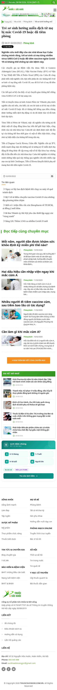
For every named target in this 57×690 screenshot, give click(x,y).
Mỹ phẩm (6, 528)
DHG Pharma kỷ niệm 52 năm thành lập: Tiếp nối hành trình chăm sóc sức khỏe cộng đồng (32, 380)
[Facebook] (9, 669)
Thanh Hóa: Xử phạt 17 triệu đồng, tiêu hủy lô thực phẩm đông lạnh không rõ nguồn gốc (32, 392)
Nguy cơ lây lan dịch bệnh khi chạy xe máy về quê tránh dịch (28, 191)
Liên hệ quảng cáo (13, 640)
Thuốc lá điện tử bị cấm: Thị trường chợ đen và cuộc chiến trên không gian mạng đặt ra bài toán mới (33, 416)
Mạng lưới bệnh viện (11, 578)
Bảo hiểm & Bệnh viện (13, 567)
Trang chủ (8, 22)
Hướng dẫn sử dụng (14, 634)
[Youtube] (14, 669)
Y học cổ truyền (39, 572)
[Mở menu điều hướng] (53, 10)
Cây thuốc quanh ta (38, 578)
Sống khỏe (7, 499)
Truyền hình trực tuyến (40, 533)
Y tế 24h (5, 560)
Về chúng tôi (10, 623)
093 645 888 (13, 659)
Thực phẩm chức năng (12, 533)
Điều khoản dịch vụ (13, 629)
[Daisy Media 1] (28, 15)
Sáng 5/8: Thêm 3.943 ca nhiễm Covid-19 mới (26, 221)
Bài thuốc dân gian (38, 583)
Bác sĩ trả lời (35, 539)
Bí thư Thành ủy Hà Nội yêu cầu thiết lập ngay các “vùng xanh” (28, 215)
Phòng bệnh (27, 22)
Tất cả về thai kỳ (37, 510)
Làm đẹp (5, 510)
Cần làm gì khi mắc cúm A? (21, 332)
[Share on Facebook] (52, 176)
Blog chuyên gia (9, 555)
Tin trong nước (36, 560)
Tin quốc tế (35, 566)
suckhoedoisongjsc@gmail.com (22, 663)
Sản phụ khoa (36, 516)
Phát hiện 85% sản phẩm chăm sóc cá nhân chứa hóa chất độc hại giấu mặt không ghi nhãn (31, 430)
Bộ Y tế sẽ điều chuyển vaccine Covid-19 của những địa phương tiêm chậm (28, 199)
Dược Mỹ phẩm (10, 522)
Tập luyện (6, 516)
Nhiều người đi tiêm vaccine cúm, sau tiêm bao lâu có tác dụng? (26, 303)
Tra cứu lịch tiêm (27, 476)
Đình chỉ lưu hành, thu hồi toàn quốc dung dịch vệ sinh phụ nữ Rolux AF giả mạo (31, 403)
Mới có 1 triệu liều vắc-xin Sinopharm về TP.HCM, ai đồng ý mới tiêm (28, 207)
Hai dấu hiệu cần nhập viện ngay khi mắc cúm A (28, 273)
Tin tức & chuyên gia (13, 549)
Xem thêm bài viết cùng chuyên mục (29, 360)
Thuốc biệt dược (9, 539)
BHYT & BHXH (8, 583)
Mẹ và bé (17, 22)
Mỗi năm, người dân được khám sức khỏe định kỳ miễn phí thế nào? (28, 243)
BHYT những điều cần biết (13, 572)
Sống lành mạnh (9, 504)
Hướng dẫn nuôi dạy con (41, 521)
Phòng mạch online (41, 528)
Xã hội (33, 549)
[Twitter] (4, 669)
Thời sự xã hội (36, 555)
